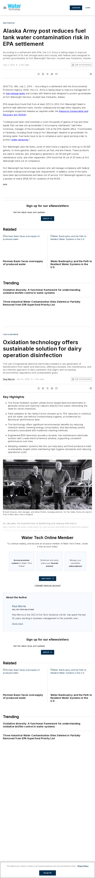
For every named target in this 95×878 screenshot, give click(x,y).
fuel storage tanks (15, 93)
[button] (5, 8)
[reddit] (52, 74)
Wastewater (8, 23)
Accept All (47, 873)
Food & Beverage (10, 334)
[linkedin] (43, 74)
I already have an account (47, 585)
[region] (47, 870)
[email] (56, 74)
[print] (91, 74)
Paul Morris (8, 379)
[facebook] (38, 74)
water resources (19, 139)
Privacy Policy (82, 866)
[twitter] (47, 74)
